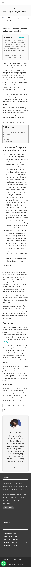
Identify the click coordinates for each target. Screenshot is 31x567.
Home (4, 11)
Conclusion (6, 139)
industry (5, 342)
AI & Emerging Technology (15, 528)
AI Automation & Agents (15, 533)
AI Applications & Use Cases (15, 530)
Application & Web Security (15, 539)
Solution (6, 137)
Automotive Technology (15, 545)
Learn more (8, 507)
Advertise (12, 564)
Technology (10, 11)
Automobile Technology (15, 542)
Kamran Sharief (18, 37)
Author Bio (9, 141)
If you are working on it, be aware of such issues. (14, 134)
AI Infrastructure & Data (15, 536)
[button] (3, 563)
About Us (20, 564)
